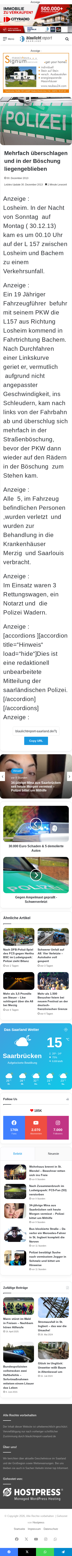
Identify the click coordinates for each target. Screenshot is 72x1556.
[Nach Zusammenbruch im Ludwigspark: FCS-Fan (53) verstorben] (15, 1191)
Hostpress (38, 1522)
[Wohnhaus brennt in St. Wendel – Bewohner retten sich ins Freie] (15, 1172)
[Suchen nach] (67, 40)
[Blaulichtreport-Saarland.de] (36, 39)
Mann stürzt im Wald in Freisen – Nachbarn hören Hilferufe (18, 1323)
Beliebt (17, 1153)
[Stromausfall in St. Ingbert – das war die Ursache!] (53, 1307)
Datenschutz (51, 1528)
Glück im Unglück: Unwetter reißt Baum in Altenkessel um (52, 1367)
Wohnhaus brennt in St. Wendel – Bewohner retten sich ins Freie (47, 1171)
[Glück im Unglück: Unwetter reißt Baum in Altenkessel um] (53, 1350)
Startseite (19, 1528)
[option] (36, 776)
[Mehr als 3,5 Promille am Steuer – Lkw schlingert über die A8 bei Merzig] (18, 981)
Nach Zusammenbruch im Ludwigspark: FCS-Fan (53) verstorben (48, 1190)
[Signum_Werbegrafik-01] (36, 72)
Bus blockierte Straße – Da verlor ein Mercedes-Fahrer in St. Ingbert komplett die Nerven (36, 786)
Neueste (53, 1153)
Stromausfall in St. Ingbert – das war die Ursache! (52, 1326)
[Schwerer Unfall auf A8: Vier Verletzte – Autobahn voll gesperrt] (53, 937)
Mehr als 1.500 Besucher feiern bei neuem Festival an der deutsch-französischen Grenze (53, 1001)
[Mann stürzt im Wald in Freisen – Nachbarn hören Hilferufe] (18, 1306)
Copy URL (36, 740)
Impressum (34, 1528)
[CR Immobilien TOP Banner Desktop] (36, 18)
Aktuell (17, 770)
